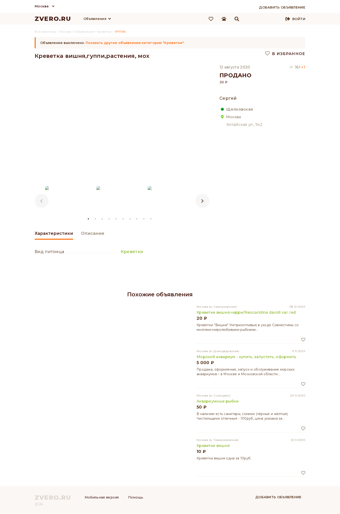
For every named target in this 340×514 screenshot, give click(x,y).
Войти (298, 19)
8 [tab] (137, 219)
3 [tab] (102, 219)
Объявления (94, 19)
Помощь (135, 497)
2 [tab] (95, 219)
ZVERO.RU (53, 18)
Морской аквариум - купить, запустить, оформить (247, 357)
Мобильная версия (102, 497)
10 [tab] (151, 219)
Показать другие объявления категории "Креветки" (135, 43)
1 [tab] (88, 219)
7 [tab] (130, 219)
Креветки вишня (213, 445)
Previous (42, 201)
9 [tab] (144, 219)
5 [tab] (116, 219)
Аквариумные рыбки (218, 401)
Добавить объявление (278, 497)
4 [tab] (109, 219)
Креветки (132, 251)
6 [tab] (123, 219)
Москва (42, 6)
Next (202, 201)
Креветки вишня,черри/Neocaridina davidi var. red (246, 312)
